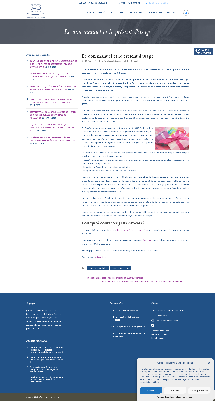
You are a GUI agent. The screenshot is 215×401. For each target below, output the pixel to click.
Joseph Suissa (157, 338)
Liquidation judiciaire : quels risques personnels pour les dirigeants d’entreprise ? (53, 127)
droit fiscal (144, 230)
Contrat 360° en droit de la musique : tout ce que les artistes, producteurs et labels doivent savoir (53, 64)
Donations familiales (98, 268)
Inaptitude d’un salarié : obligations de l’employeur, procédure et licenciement (46, 379)
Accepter (151, 390)
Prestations (136, 12)
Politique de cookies (165, 397)
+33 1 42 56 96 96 (130, 2)
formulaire (147, 240)
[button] (209, 362)
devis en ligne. (100, 257)
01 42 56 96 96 (161, 315)
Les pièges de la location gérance (129, 326)
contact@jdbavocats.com (93, 2)
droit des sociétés (125, 230)
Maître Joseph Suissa (111, 61)
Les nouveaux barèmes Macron (127, 310)
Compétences (105, 12)
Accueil (90, 12)
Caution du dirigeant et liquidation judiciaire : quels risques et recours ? (46, 359)
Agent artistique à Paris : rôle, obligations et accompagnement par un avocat (45, 369)
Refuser (175, 390)
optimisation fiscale (120, 268)
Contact (172, 12)
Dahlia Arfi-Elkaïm (159, 334)
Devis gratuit (158, 3)
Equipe (121, 12)
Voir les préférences (199, 390)
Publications (156, 12)
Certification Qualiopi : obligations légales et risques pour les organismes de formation (53, 115)
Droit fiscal (132, 61)
